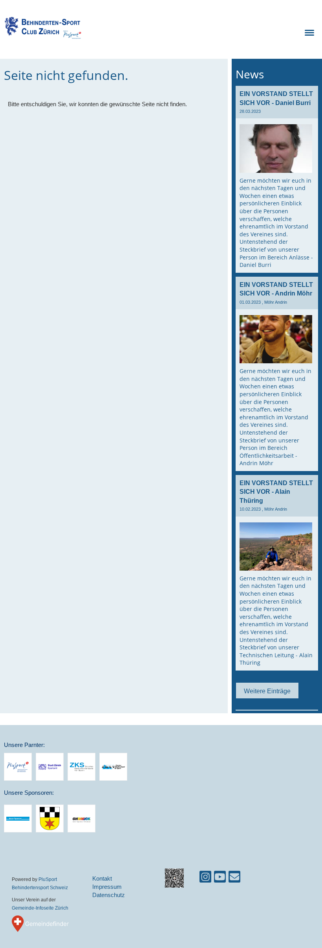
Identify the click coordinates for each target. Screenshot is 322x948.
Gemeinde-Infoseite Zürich (40, 908)
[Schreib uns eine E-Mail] (234, 878)
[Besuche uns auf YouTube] (220, 878)
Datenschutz (108, 895)
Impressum (107, 886)
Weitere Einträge (267, 690)
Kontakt (102, 878)
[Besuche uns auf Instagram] (205, 878)
